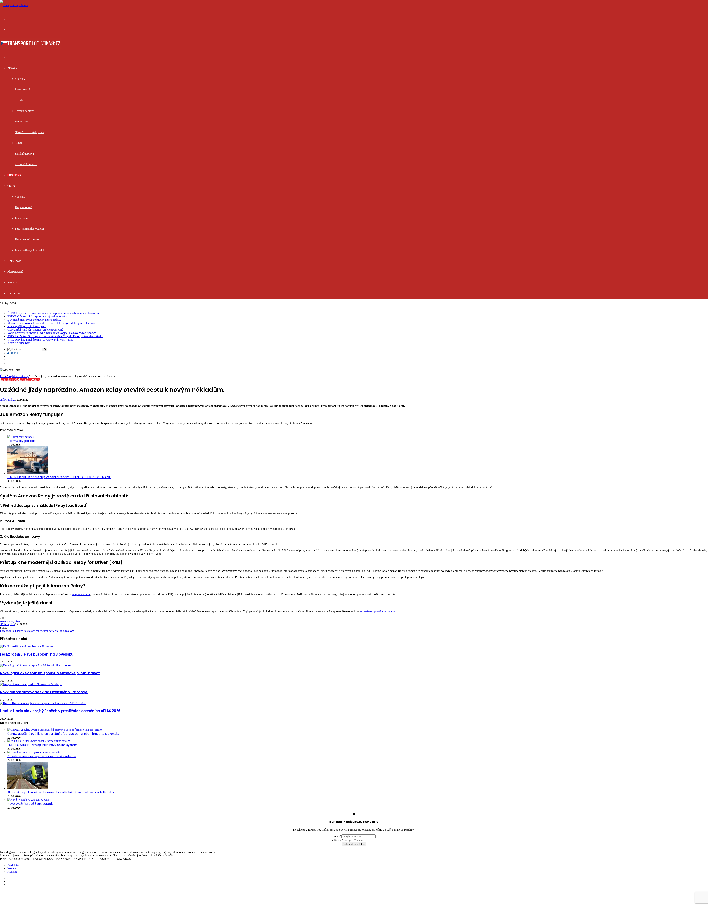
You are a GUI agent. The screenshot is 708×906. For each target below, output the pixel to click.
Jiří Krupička (7, 399)
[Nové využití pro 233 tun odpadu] (28, 799)
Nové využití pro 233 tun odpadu (26, 326)
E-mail (338, 840)
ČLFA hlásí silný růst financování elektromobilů (35, 329)
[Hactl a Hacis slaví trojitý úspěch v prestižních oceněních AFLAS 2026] (43, 703)
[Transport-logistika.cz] (14, 5)
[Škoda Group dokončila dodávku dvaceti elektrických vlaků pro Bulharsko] (27, 788)
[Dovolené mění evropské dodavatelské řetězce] (35, 752)
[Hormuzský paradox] (20, 436)
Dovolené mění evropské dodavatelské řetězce (34, 319)
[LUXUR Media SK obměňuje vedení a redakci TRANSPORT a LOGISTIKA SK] (27, 473)
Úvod (3, 376)
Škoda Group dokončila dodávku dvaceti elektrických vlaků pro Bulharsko (51, 323)
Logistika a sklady (18, 376)
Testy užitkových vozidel (29, 250)
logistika (15, 621)
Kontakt (15, 293)
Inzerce (11, 868)
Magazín (15, 261)
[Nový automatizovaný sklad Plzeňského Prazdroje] (31, 684)
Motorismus (22, 121)
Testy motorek (23, 218)
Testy (11, 186)
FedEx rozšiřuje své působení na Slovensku (36, 654)
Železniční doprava (26, 164)
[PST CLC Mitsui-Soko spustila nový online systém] (38, 740)
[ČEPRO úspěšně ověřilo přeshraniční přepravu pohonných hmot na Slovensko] (54, 729)
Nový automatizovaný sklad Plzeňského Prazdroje (44, 692)
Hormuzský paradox (21, 441)
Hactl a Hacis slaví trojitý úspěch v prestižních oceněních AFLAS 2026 (60, 710)
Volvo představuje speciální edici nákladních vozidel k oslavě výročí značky (51, 332)
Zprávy (12, 68)
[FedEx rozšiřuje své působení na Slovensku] (27, 646)
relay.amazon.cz (81, 594)
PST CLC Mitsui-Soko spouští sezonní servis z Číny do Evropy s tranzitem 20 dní (55, 336)
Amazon (5, 621)
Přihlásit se (15, 353)
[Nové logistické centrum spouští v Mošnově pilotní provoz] (35, 665)
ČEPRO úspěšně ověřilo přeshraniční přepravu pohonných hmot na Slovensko (53, 313)
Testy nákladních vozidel (29, 228)
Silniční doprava (24, 153)
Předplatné (15, 271)
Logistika (14, 175)
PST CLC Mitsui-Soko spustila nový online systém (37, 316)
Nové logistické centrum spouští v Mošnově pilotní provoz (50, 673)
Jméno (336, 836)
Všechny (20, 78)
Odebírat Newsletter (354, 844)
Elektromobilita (24, 89)
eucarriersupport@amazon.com (378, 611)
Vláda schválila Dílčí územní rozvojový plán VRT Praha (40, 339)
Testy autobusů (23, 207)
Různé (18, 142)
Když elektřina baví (18, 342)
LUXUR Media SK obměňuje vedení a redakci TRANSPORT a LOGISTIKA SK (59, 477)
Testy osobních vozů (27, 239)
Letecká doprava (24, 110)
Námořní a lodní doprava (29, 132)
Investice (20, 100)
